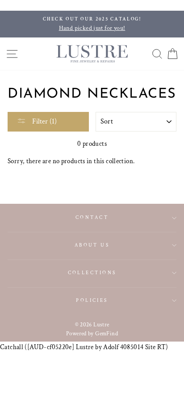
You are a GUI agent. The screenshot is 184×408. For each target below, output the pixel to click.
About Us (92, 245)
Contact (92, 217)
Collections (92, 272)
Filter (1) (43, 121)
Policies (92, 300)
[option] (92, 24)
